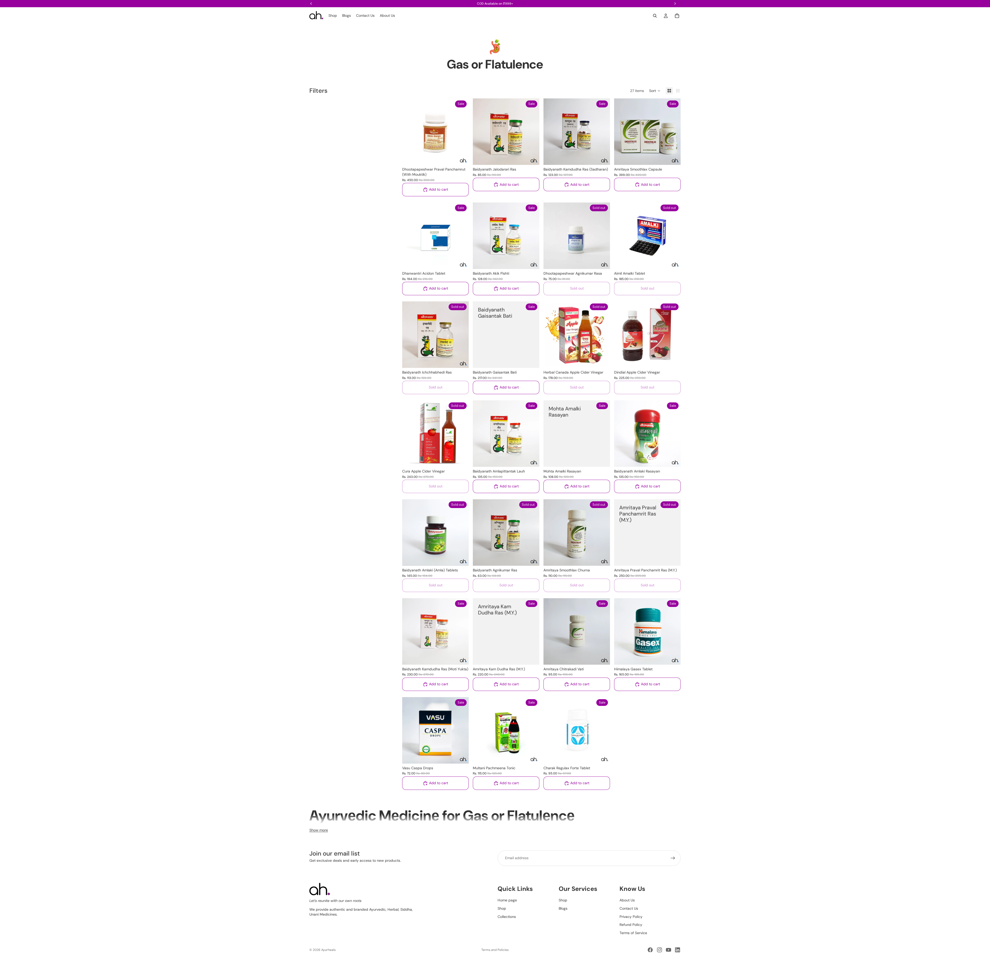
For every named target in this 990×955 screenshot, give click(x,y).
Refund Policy (631, 924)
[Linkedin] (677, 950)
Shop (502, 908)
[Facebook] (650, 950)
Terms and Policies (495, 950)
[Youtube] (668, 950)
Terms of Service (633, 932)
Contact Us (629, 908)
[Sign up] (672, 858)
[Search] (655, 15)
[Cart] (677, 15)
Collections (507, 916)
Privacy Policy (631, 916)
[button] (655, 90)
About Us (627, 900)
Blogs (563, 908)
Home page (507, 900)
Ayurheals (328, 950)
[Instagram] (659, 950)
